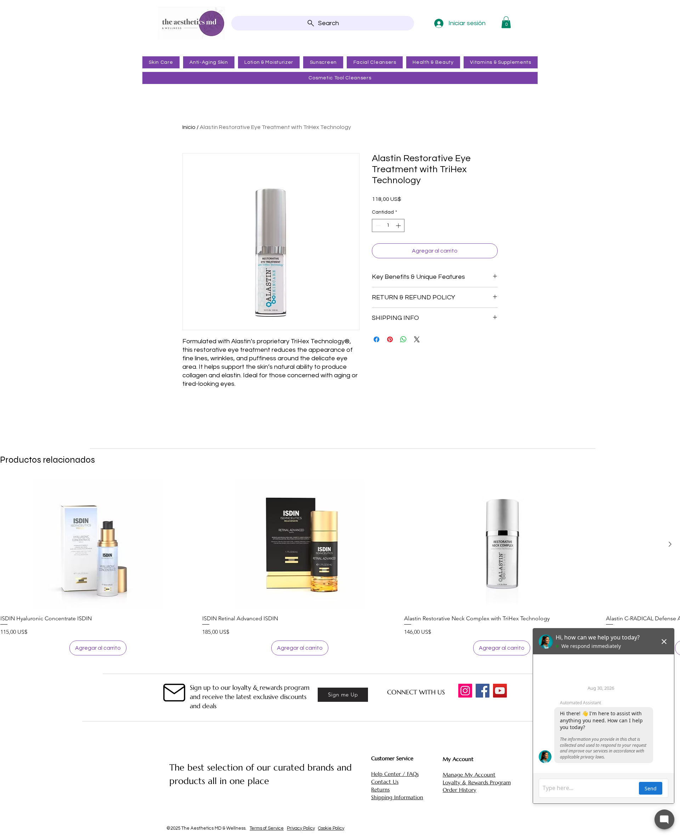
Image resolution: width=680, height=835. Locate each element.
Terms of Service (267, 828)
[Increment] (399, 225)
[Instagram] (465, 691)
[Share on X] (417, 339)
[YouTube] (500, 691)
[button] (506, 22)
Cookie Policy (331, 828)
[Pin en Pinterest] (390, 339)
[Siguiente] (670, 544)
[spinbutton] (388, 225)
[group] (340, 567)
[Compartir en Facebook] (376, 339)
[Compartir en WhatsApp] (403, 339)
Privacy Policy (301, 828)
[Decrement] (377, 225)
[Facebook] (482, 691)
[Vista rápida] (97, 544)
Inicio (189, 127)
